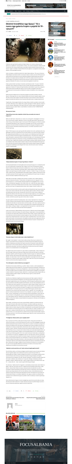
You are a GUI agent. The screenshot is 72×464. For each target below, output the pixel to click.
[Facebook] (60, 1)
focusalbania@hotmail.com (38, 454)
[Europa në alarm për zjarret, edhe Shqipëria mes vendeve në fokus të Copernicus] (50, 64)
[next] (64, 14)
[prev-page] (6, 432)
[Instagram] (61, 1)
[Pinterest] (37, 457)
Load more (56, 76)
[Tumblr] (40, 457)
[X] (62, 1)
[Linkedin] (34, 457)
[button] (64, 11)
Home (7, 18)
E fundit (8, 21)
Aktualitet (13, 18)
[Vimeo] (64, 1)
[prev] (62, 14)
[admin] (7, 31)
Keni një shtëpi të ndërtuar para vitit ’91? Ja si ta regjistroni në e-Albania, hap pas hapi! (25, 428)
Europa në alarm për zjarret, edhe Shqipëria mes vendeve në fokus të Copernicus (60, 65)
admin (10, 31)
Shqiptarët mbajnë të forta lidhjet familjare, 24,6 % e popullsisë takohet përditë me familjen (59, 72)
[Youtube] (65, 1)
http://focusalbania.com (18, 405)
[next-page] (8, 432)
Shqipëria (10, 18)
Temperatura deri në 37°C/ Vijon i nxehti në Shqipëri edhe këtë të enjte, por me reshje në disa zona (38, 428)
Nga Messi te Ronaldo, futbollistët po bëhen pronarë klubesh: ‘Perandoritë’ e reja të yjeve (12, 428)
